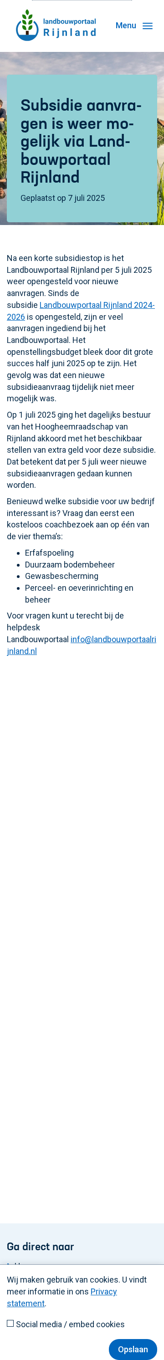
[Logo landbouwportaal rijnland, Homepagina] (56, 11)
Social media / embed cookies (70, 1324)
